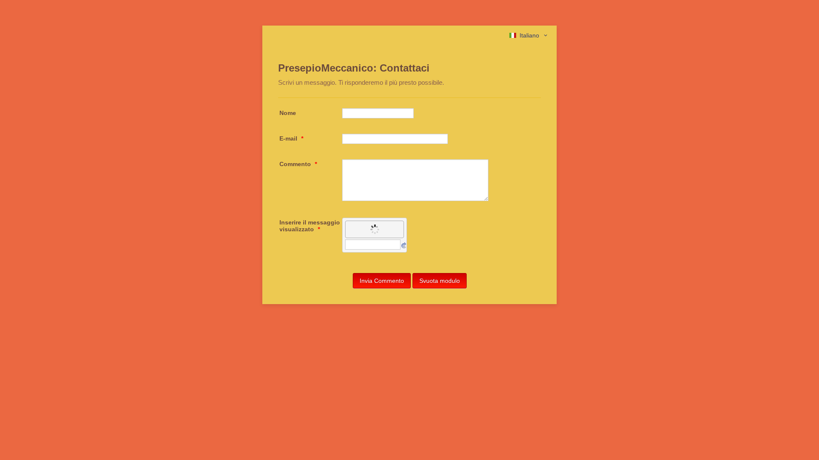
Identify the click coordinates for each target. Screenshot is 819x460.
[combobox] (528, 35)
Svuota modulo (439, 280)
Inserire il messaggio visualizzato (309, 226)
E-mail (291, 138)
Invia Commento (382, 280)
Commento (298, 164)
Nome (287, 112)
